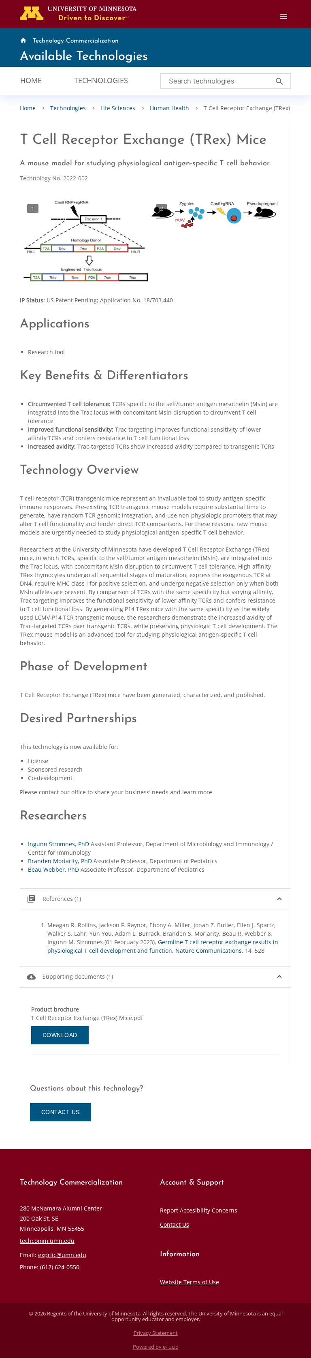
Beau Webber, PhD (53, 869)
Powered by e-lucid (156, 1346)
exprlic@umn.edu (62, 1255)
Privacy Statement (156, 1333)
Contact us (60, 1112)
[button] (155, 899)
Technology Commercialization (76, 41)
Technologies (101, 80)
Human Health (169, 108)
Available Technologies (84, 57)
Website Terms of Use (189, 1282)
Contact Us (174, 1224)
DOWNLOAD (60, 1035)
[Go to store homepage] (76, 13)
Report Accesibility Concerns (198, 1210)
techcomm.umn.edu (47, 1241)
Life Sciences (117, 108)
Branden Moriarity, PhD (60, 861)
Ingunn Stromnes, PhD (58, 844)
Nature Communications (208, 950)
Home (31, 80)
